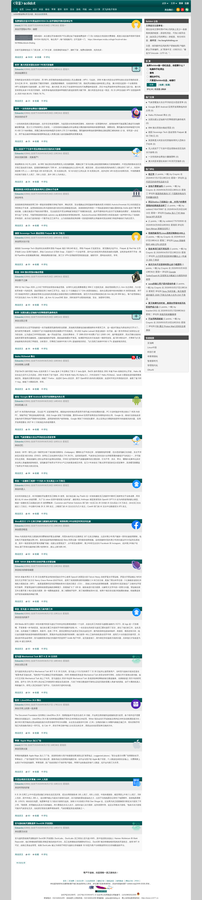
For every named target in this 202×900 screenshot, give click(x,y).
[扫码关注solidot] (187, 9)
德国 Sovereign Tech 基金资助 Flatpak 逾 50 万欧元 (40, 233)
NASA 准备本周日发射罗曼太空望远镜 (38, 562)
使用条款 (119, 881)
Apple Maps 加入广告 (30, 740)
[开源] (136, 24)
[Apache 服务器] (101, 889)
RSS (137, 881)
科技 (41, 9)
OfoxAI (150, 370)
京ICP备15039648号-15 (87, 895)
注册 (187, 3)
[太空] (136, 565)
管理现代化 (152, 365)
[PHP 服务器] (91, 889)
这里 (42, 14)
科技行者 (151, 352)
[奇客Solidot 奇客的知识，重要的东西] (24, 3)
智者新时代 (152, 361)
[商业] (136, 659)
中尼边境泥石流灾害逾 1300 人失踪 (31, 779)
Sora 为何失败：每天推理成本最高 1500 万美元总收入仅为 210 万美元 (166, 295)
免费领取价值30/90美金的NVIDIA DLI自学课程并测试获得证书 (43, 21)
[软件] (136, 704)
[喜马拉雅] (182, 9)
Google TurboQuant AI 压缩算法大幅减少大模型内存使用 (166, 275)
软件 (66, 9)
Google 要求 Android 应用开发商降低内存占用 (42, 397)
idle (90, 9)
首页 (22, 9)
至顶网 (150, 343)
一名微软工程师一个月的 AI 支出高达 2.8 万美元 (42, 481)
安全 (72, 9)
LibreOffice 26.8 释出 (30, 700)
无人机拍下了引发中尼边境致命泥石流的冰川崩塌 (37, 149)
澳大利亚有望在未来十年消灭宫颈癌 (164, 161)
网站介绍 (129, 881)
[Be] (135, 357)
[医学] (136, 68)
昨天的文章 (21, 863)
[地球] (136, 152)
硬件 (60, 9)
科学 (35, 9)
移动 (47, 9)
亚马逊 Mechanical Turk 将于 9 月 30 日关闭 (36, 656)
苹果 (53, 9)
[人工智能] (136, 484)
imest (17, 25)
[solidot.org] (101, 892)
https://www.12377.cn (149, 898)
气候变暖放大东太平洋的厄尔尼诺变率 (166, 102)
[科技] (136, 277)
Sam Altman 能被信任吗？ (158, 228)
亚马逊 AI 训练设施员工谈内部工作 (36, 609)
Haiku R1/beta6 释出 (158, 115)
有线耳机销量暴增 (168, 314)
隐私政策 (110, 881)
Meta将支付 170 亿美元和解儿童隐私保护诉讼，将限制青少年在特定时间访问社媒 (53, 521)
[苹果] (137, 744)
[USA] (136, 192)
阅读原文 (19, 57)
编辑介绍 (100, 881)
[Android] (136, 400)
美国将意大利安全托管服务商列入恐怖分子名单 (36, 189)
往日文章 (80, 881)
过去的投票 (90, 881)
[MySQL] (110, 889)
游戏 (78, 9)
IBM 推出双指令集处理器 (159, 128)
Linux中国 (152, 347)
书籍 (85, 9)
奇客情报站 (152, 356)
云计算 (97, 9)
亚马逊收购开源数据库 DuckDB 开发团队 (34, 823)
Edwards (19, 69)
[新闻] (137, 782)
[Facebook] (136, 524)
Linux (28, 9)
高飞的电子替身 (109, 9)
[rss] (178, 9)
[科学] (136, 113)
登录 (181, 3)
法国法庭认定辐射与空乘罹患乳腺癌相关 (167, 119)
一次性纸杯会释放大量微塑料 (161, 157)
